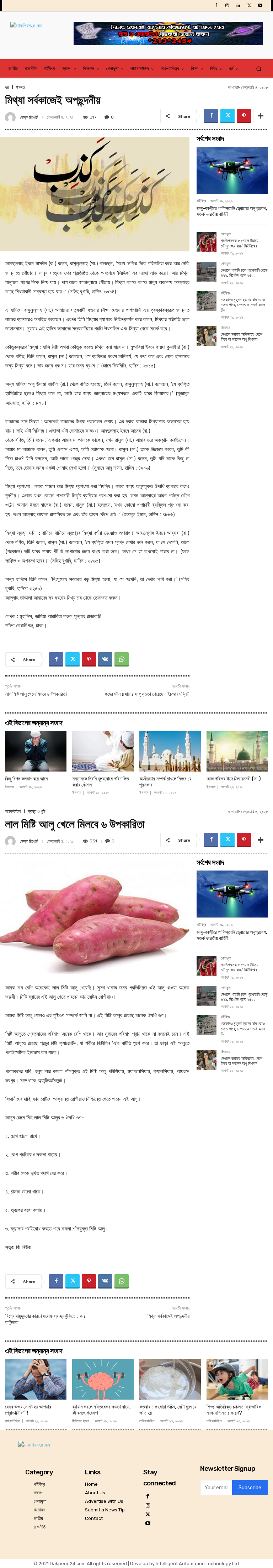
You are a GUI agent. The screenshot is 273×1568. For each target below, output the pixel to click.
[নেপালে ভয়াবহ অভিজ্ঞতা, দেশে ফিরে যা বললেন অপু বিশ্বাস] (206, 336)
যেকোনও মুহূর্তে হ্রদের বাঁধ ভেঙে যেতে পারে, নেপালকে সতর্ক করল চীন (243, 305)
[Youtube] (260, 5)
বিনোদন (225, 328)
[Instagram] (226, 5)
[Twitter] (249, 5)
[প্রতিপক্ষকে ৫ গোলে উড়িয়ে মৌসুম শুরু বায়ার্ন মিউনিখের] (206, 242)
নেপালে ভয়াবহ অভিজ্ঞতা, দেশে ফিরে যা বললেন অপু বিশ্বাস (241, 337)
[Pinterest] (244, 116)
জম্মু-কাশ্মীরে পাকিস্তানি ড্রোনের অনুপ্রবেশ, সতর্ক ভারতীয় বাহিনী (232, 211)
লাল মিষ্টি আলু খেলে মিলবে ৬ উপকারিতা (36, 694)
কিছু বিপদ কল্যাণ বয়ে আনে (26, 779)
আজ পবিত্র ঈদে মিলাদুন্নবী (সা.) (234, 779)
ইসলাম (20, 87)
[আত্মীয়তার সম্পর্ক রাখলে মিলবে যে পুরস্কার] (170, 751)
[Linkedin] (237, 5)
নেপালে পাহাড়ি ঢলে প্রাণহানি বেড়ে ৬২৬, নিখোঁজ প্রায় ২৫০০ (244, 273)
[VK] (105, 659)
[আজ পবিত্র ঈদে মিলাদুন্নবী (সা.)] (237, 751)
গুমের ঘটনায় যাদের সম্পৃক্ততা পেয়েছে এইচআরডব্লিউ (147, 694)
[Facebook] (215, 5)
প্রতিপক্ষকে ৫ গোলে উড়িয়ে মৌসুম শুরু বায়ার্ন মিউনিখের (239, 243)
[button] (259, 68)
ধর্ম (7, 87)
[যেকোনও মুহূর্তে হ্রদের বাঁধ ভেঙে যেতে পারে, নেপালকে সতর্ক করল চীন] (206, 301)
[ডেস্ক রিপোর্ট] (11, 117)
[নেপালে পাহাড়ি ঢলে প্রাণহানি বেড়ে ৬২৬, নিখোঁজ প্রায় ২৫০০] (206, 272)
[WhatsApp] (121, 659)
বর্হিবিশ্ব (201, 201)
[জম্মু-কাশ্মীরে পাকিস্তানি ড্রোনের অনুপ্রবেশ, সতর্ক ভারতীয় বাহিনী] (232, 170)
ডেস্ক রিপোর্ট (29, 117)
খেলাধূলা (226, 234)
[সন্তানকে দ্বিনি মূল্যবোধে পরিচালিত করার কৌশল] (103, 751)
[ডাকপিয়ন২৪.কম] (42, 33)
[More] (260, 116)
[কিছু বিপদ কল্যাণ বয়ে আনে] (35, 751)
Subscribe (250, 1488)
